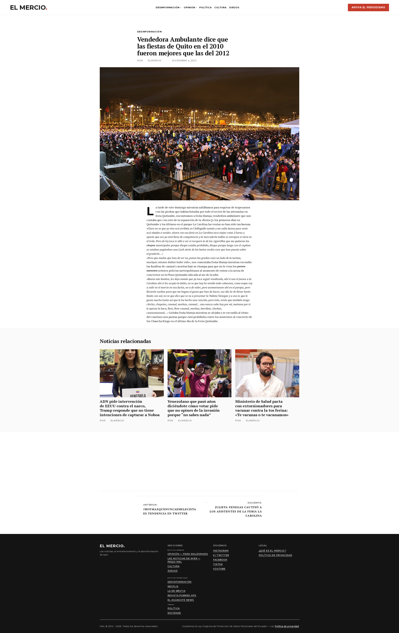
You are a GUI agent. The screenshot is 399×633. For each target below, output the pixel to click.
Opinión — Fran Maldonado (188, 554)
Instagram (221, 550)
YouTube (219, 568)
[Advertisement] (199, 461)
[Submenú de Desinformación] (180, 7)
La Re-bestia (176, 590)
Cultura (174, 566)
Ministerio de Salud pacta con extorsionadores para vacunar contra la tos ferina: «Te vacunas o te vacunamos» (261, 408)
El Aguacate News (181, 600)
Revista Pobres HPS (182, 595)
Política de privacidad (275, 555)
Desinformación (149, 31)
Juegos (173, 570)
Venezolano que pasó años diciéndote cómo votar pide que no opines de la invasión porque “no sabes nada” (194, 408)
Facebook (220, 559)
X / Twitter (221, 555)
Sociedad (174, 612)
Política (174, 608)
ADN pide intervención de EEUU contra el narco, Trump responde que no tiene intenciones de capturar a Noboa (130, 408)
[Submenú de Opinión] (196, 7)
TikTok (218, 564)
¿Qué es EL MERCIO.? (272, 550)
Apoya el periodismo (368, 7)
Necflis (173, 586)
